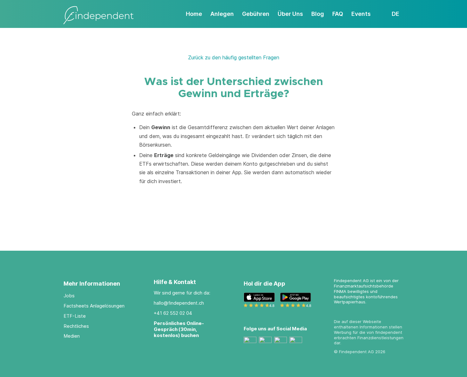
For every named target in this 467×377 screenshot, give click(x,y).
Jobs (69, 296)
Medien (72, 336)
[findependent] (98, 16)
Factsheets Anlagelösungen (94, 306)
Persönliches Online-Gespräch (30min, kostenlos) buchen (179, 329)
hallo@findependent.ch (179, 303)
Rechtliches (76, 326)
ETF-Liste (75, 316)
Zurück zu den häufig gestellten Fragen (233, 57)
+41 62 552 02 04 (173, 313)
